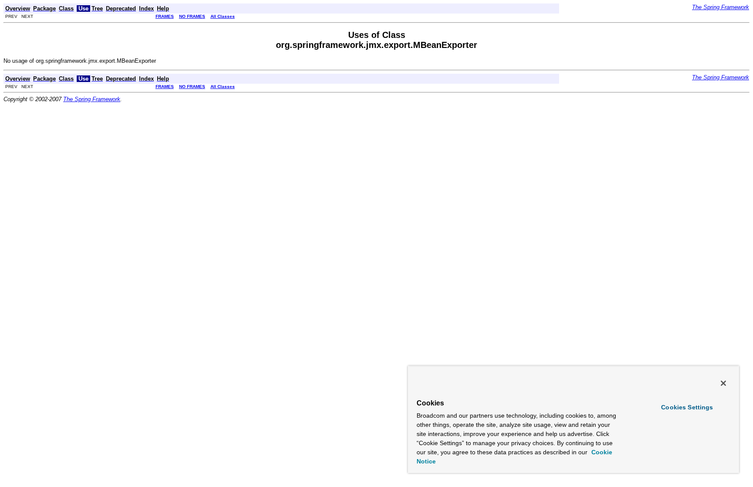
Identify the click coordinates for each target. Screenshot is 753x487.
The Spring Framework (720, 7)
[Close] (723, 383)
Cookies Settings (687, 407)
